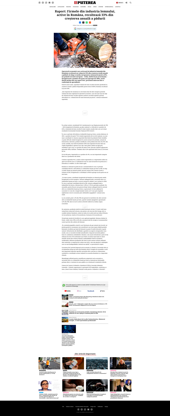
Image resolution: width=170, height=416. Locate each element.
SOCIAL (89, 6)
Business (95, 25)
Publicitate (100, 406)
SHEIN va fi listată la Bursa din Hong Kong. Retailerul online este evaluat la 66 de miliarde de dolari (86, 297)
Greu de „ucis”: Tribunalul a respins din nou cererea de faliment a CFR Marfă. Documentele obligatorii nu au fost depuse (88, 304)
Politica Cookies (70, 406)
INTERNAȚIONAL (109, 6)
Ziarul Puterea (89, 25)
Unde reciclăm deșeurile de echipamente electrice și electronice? (97, 373)
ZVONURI (101, 6)
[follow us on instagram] (79, 291)
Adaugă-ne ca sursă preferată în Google (86, 28)
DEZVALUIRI (53, 6)
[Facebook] (40, 3)
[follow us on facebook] (91, 291)
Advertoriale (90, 370)
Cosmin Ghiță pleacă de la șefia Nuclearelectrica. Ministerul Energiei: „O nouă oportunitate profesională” (87, 319)
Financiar (75, 6)
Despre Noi (93, 406)
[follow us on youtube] (67, 291)
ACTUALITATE (61, 6)
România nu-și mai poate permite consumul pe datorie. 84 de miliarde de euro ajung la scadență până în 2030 (87, 312)
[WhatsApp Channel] (53, 3)
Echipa (106, 406)
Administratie (42, 370)
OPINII (95, 6)
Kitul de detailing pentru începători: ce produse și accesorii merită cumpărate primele (96, 395)
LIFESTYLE (117, 6)
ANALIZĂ (65, 370)
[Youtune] (49, 3)
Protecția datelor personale (82, 406)
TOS (63, 406)
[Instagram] (43, 3)
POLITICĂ (68, 6)
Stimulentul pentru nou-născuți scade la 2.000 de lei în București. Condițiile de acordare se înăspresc (73, 395)
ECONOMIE (83, 6)
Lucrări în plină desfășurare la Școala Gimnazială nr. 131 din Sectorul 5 (47, 373)
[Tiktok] (46, 3)
